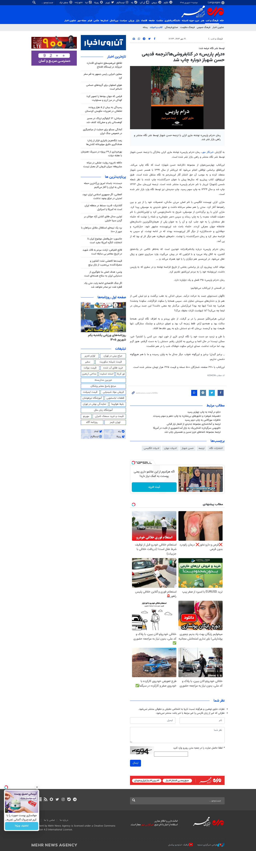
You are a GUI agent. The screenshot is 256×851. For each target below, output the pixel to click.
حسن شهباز (188, 448)
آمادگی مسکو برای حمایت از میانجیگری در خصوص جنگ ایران (102, 131)
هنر (202, 20)
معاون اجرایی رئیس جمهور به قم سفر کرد (103, 76)
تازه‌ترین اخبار (116, 56)
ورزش (131, 20)
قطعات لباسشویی (115, 398)
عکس (96, 20)
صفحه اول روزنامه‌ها (112, 297)
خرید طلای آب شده (113, 368)
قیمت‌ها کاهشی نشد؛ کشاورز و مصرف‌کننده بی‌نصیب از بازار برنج (105, 263)
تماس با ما (49, 820)
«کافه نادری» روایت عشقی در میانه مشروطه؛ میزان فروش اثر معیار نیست (102, 165)
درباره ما (64, 820)
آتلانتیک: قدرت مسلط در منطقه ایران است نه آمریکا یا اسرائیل (103, 207)
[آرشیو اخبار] (39, 800)
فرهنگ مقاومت (187, 27)
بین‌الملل (114, 20)
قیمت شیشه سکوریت (111, 362)
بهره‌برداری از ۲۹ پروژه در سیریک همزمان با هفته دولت (101, 154)
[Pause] (182, 488)
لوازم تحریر (89, 356)
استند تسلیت (106, 374)
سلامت (159, 20)
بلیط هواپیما (117, 404)
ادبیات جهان (170, 448)
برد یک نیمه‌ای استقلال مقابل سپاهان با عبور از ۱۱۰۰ (101, 230)
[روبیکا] (51, 800)
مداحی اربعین (89, 374)
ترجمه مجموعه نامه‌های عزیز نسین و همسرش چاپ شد (192, 432)
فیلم (90, 20)
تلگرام (166, 2)
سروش (155, 2)
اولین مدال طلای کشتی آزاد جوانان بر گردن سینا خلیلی (103, 218)
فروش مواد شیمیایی (113, 392)
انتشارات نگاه (216, 448)
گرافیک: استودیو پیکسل (178, 845)
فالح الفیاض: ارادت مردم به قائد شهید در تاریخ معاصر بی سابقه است (102, 252)
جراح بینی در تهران (113, 356)
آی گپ (143, 2)
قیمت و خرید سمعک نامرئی (109, 416)
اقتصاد (144, 20)
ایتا (86, 2)
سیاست (123, 20)
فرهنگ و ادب (212, 20)
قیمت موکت (90, 368)
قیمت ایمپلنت (90, 392)
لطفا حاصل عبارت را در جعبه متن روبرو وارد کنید (199, 748)
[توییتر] (57, 800)
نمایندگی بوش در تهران (94, 404)
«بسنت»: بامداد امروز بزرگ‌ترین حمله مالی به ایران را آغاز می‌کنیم (103, 185)
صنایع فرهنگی (171, 27)
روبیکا (96, 2)
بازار (137, 20)
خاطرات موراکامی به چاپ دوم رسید (203, 420)
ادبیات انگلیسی (151, 448)
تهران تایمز (115, 422)
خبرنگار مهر (208, 152)
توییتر (107, 2)
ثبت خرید (154, 487)
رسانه (145, 27)
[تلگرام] (74, 800)
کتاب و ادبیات (156, 27)
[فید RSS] (45, 800)
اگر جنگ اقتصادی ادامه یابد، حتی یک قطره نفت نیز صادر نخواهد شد (103, 285)
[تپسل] (133, 463)
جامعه (152, 20)
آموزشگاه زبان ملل (103, 410)
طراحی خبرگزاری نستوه (207, 845)
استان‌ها (104, 20)
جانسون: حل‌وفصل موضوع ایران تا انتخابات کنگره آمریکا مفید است (104, 241)
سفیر (87, 362)
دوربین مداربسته (103, 380)
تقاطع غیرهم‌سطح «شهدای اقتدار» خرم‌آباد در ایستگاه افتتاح (104, 65)
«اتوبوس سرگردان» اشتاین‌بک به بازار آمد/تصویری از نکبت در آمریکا (187, 428)
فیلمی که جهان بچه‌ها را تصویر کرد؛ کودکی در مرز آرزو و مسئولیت (104, 98)
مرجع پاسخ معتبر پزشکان (103, 386)
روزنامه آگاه (92, 422)
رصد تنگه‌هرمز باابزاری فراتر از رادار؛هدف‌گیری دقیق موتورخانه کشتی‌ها (104, 142)
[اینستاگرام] (63, 800)
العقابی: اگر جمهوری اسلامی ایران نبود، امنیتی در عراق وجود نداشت (102, 196)
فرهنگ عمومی (203, 27)
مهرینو (86, 416)
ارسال (135, 763)
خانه (222, 20)
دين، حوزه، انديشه (190, 20)
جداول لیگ (64, 2)
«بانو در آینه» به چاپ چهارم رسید (204, 412)
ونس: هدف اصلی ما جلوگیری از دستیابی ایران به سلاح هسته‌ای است (103, 274)
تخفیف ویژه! (22, 826)
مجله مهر (81, 20)
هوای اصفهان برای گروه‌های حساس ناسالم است (104, 87)
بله (132, 2)
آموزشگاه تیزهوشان (92, 398)
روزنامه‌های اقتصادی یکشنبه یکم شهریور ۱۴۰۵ (106, 337)
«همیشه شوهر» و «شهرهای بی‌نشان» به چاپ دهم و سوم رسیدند (187, 416)
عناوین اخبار (218, 27)
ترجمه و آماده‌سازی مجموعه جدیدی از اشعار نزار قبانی (194, 424)
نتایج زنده (79, 2)
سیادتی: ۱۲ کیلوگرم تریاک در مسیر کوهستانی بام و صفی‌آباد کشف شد (104, 120)
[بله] (68, 800)
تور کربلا (121, 374)
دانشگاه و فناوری (172, 20)
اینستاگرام (121, 2)
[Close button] (37, 787)
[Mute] (187, 488)
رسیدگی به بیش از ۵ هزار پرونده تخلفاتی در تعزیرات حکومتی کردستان (103, 109)
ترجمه (201, 448)
